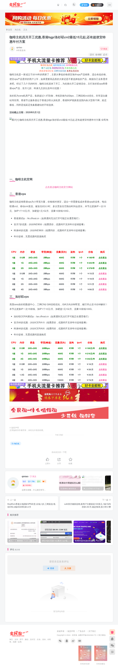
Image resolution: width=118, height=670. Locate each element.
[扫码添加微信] (112, 645)
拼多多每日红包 (46, 70)
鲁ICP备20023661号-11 (89, 635)
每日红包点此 (46, 65)
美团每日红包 (58, 67)
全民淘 (74, 635)
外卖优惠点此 (71, 67)
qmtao (19, 47)
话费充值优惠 (60, 70)
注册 (69, 568)
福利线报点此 (59, 65)
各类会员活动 (73, 70)
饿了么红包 (46, 67)
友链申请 (60, 631)
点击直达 (103, 257)
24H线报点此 (72, 65)
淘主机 (18, 29)
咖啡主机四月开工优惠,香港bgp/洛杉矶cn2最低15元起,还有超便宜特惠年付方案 (57, 39)
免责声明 (71, 631)
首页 (9, 29)
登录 (52, 568)
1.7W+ (32, 481)
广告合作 (81, 631)
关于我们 (92, 631)
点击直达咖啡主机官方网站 (59, 187)
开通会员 (98, 5)
